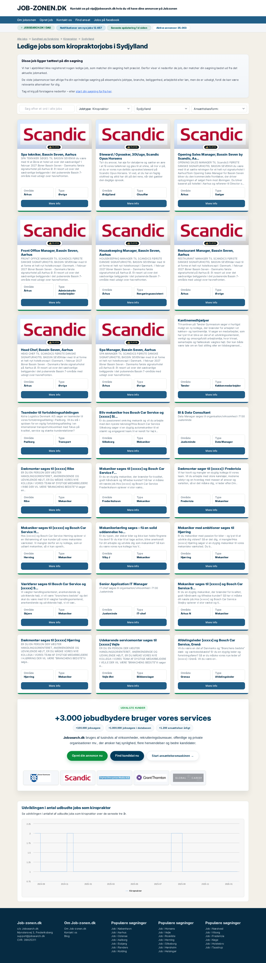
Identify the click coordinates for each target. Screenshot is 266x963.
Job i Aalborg (119, 939)
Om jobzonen (26, 20)
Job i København (121, 928)
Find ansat (82, 20)
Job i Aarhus (118, 932)
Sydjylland (88, 38)
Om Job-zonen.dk (75, 928)
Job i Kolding (119, 951)
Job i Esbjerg (119, 943)
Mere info (54, 203)
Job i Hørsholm (167, 947)
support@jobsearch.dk (31, 936)
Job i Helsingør (167, 951)
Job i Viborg (212, 932)
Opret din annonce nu (87, 755)
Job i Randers (119, 947)
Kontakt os (64, 20)
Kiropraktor (70, 38)
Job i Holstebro (214, 943)
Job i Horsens (166, 928)
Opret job (46, 20)
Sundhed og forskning (45, 38)
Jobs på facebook (106, 20)
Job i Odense (119, 936)
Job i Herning (166, 939)
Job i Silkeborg (167, 943)
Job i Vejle (164, 932)
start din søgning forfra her (93, 91)
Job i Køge (211, 939)
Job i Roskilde (166, 936)
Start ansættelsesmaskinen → (173, 755)
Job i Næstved (214, 928)
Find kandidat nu (127, 755)
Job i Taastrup (214, 947)
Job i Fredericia (214, 936)
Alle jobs (22, 38)
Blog (67, 936)
